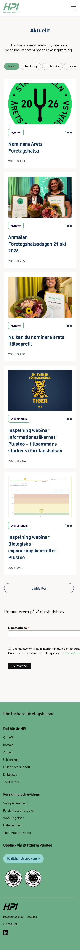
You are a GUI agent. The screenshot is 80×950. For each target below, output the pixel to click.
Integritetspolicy (13, 916)
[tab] (11, 66)
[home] (11, 8)
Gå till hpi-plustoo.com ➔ (23, 858)
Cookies (32, 916)
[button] (73, 8)
